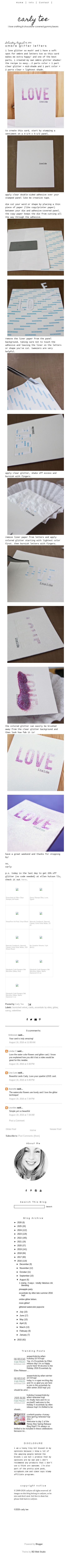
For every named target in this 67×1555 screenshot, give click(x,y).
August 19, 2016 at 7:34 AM (21, 1115)
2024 (19, 1230)
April (22, 1323)
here (24, 879)
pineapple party (26, 1289)
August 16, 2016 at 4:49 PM (21, 1080)
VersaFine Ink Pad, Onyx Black (17, 921)
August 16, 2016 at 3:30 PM (21, 1064)
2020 (19, 1246)
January (23, 1335)
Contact (44, 3)
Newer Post (55, 1129)
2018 (19, 1253)
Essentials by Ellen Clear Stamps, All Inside (15, 898)
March (23, 1327)
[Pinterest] (31, 1190)
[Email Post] (30, 1004)
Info (31, 3)
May (22, 1319)
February (24, 1331)
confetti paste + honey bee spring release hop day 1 (38, 1417)
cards (31, 1007)
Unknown (12, 1035)
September (25, 1276)
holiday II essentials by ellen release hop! (38, 1396)
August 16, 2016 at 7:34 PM (21, 1099)
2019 (19, 1249)
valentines (16, 1011)
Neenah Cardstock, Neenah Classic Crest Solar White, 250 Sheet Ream (17, 947)
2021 (19, 1242)
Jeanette (12, 1089)
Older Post (11, 1129)
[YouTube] (41, 1190)
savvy (8, 1011)
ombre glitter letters (27, 1299)
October (23, 1272)
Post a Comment (16, 1121)
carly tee (33, 19)
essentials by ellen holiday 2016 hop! (36, 1357)
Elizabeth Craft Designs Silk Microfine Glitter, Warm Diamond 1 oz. (16, 995)
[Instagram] (36, 1190)
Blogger (39, 1544)
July (22, 1312)
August (23, 1280)
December (24, 1264)
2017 (19, 1257)
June (22, 1316)
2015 (19, 1340)
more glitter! (24, 1303)
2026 (19, 1222)
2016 (19, 1261)
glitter (55, 1007)
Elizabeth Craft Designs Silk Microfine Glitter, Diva (16, 970)
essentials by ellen (43, 1007)
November (24, 1268)
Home (20, 3)
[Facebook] (26, 1190)
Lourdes (12, 1108)
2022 (19, 1238)
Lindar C (12, 1051)
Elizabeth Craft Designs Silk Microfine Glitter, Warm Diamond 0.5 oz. (40, 971)
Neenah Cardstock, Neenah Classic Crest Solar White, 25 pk (40, 923)
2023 (19, 1234)
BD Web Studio (38, 1552)
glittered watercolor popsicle (31, 1307)
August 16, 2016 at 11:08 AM (22, 1042)
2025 (19, 1226)
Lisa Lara (12, 1073)
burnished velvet (19, 1007)
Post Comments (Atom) (29, 1136)
